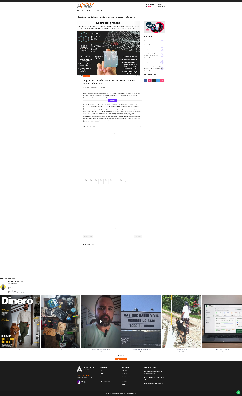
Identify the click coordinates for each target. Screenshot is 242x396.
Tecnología (124, 370)
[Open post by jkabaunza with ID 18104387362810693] (60, 321)
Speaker (102, 376)
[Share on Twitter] (89, 126)
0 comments (102, 87)
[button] (238, 392)
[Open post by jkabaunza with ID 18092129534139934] (222, 321)
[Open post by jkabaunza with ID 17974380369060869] (20, 321)
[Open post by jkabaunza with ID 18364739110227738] (101, 321)
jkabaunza (94, 87)
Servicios (102, 373)
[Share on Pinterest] (94, 126)
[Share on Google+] (91, 126)
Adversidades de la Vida (149, 48)
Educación (124, 381)
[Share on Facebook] (87, 126)
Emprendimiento (126, 376)
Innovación (124, 373)
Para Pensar (125, 378)
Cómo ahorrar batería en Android (151, 61)
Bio (101, 370)
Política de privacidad (105, 381)
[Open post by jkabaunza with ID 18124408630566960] (141, 321)
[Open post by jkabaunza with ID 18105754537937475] (181, 321)
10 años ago (147, 44)
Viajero (123, 384)
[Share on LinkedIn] (93, 126)
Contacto (102, 378)
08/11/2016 (86, 87)
